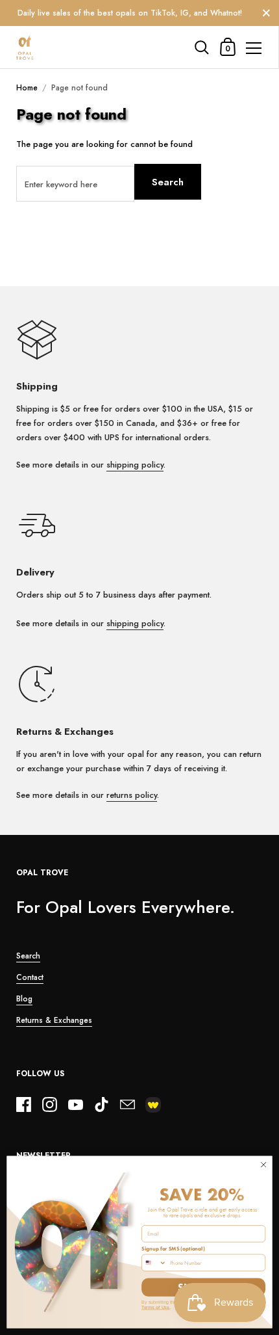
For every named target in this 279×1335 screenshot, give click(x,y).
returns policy (131, 795)
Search (168, 182)
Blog (24, 999)
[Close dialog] (263, 1164)
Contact (29, 977)
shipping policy (135, 464)
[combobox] (154, 1262)
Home (27, 88)
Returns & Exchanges (54, 1020)
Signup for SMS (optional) (172, 1249)
